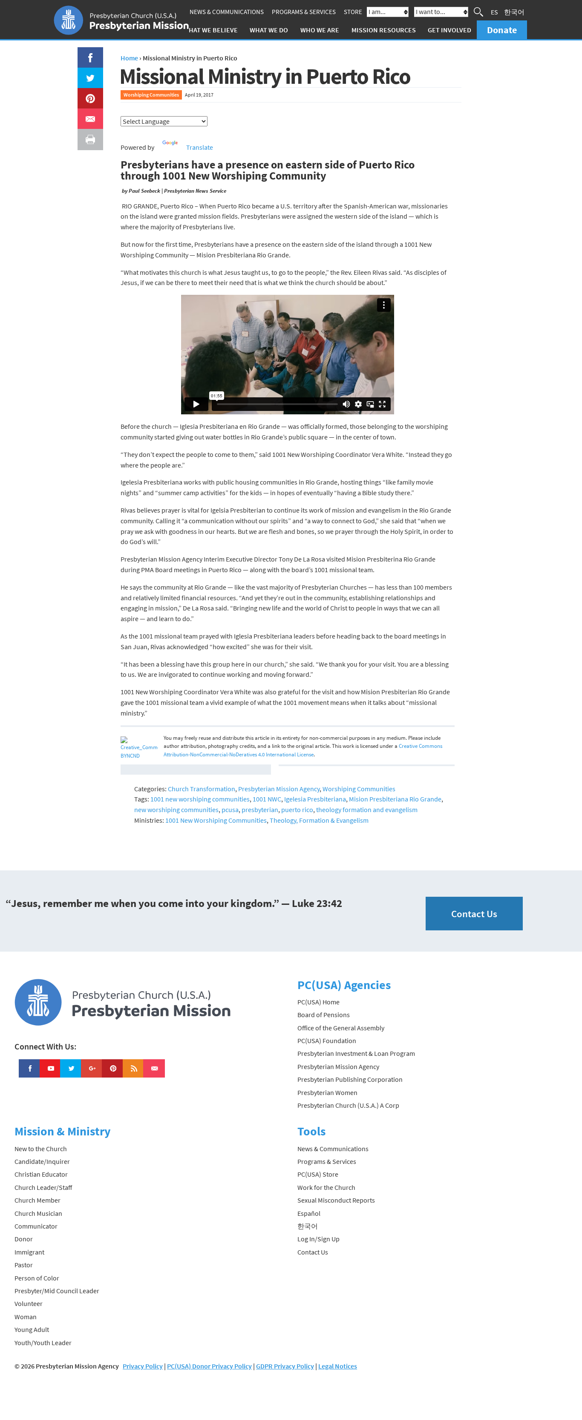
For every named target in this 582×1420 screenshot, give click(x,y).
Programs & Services (304, 12)
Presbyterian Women (327, 1092)
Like (86, 52)
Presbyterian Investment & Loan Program (356, 1053)
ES (494, 12)
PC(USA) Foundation (326, 1040)
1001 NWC (267, 799)
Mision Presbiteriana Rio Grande (395, 799)
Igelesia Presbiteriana (315, 799)
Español (308, 1213)
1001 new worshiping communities (200, 799)
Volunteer (28, 1303)
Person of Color (36, 1278)
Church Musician (38, 1213)
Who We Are (319, 30)
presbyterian (260, 809)
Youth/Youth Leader (43, 1342)
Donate (502, 30)
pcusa (230, 809)
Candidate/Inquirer (42, 1161)
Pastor (23, 1264)
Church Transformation (201, 788)
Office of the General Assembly (340, 1028)
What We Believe (210, 30)
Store (353, 12)
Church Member (37, 1200)
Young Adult (31, 1329)
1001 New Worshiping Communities (216, 820)
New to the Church (40, 1148)
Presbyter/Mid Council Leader (56, 1290)
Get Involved (449, 30)
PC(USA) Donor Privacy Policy (209, 1366)
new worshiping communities (176, 809)
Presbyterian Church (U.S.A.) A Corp (348, 1105)
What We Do (269, 30)
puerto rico (297, 809)
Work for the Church (326, 1187)
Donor (23, 1239)
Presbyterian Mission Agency (279, 788)
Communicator (36, 1226)
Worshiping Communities (151, 94)
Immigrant (29, 1252)
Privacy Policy (143, 1366)
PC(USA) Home (318, 1002)
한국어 (514, 12)
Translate (199, 147)
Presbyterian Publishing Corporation (350, 1079)
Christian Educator (41, 1174)
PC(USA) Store (317, 1174)
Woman (25, 1316)
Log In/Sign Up (318, 1239)
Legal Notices (337, 1366)
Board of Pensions (323, 1014)
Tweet (88, 72)
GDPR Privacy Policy (285, 1366)
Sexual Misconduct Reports (336, 1200)
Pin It (87, 93)
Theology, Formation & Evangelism (319, 820)
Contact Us (474, 913)
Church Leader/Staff (43, 1187)
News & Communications (227, 12)
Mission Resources (384, 30)
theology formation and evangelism (367, 809)
